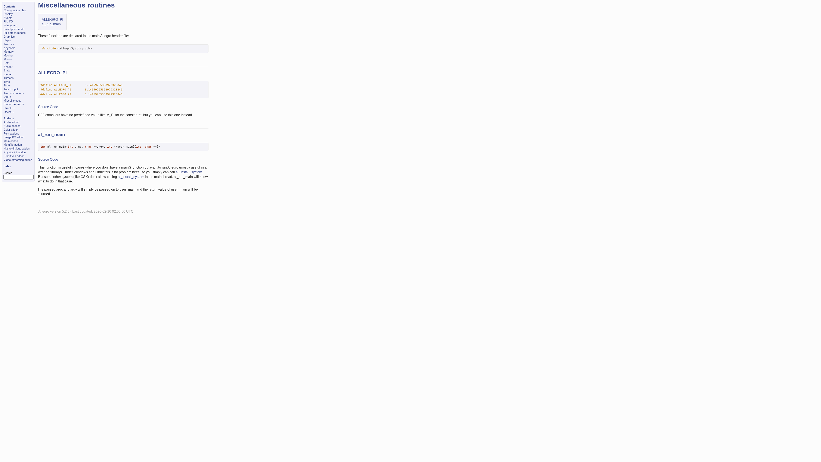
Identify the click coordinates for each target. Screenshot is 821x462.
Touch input (11, 89)
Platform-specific (14, 104)
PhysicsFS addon (15, 152)
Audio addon (11, 122)
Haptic (8, 40)
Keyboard (9, 48)
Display (8, 14)
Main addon (11, 141)
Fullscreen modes (15, 32)
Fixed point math (14, 29)
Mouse (8, 59)
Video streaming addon (18, 159)
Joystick (9, 44)
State (7, 70)
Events (8, 17)
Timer (7, 85)
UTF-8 (7, 96)
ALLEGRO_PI (52, 19)
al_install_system (189, 172)
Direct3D (9, 108)
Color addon (11, 129)
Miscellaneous (12, 100)
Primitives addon (14, 156)
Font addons (11, 133)
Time (7, 81)
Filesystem (10, 25)
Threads (9, 78)
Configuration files (15, 10)
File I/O (8, 21)
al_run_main (51, 24)
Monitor (8, 55)
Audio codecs (12, 125)
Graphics (9, 36)
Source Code (48, 107)
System (8, 74)
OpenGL (9, 112)
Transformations (14, 93)
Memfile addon (13, 144)
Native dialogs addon (17, 148)
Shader (8, 66)
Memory (9, 51)
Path (6, 63)
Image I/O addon (14, 137)
